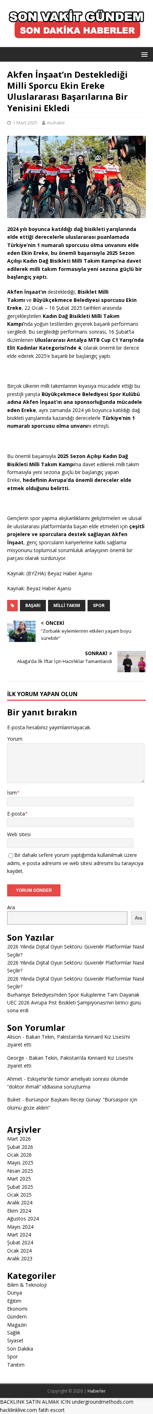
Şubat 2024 (20, 1242)
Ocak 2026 (19, 1154)
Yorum (14, 738)
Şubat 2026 (20, 1146)
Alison (14, 1036)
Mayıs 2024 (20, 1226)
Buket (14, 1099)
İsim (12, 792)
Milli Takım (66, 605)
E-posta (16, 813)
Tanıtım (16, 1364)
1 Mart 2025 (25, 122)
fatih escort (51, 1410)
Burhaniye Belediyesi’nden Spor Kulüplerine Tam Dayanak (73, 994)
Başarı (33, 605)
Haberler (97, 1391)
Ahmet (14, 1078)
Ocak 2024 (19, 1250)
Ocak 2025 (19, 1194)
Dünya (14, 1292)
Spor (99, 605)
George (15, 1057)
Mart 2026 (19, 1138)
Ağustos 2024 (23, 1218)
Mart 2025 (19, 1178)
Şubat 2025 (20, 1186)
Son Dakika (20, 1348)
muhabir (56, 122)
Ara (11, 907)
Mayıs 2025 (20, 1162)
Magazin (17, 1324)
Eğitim (14, 1300)
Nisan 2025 (20, 1170)
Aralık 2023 (19, 1258)
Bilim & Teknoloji (27, 1284)
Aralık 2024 (19, 1202)
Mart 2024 (19, 1234)
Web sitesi (19, 834)
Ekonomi (17, 1308)
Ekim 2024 (19, 1210)
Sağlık (13, 1332)
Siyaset (15, 1340)
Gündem (17, 1316)
